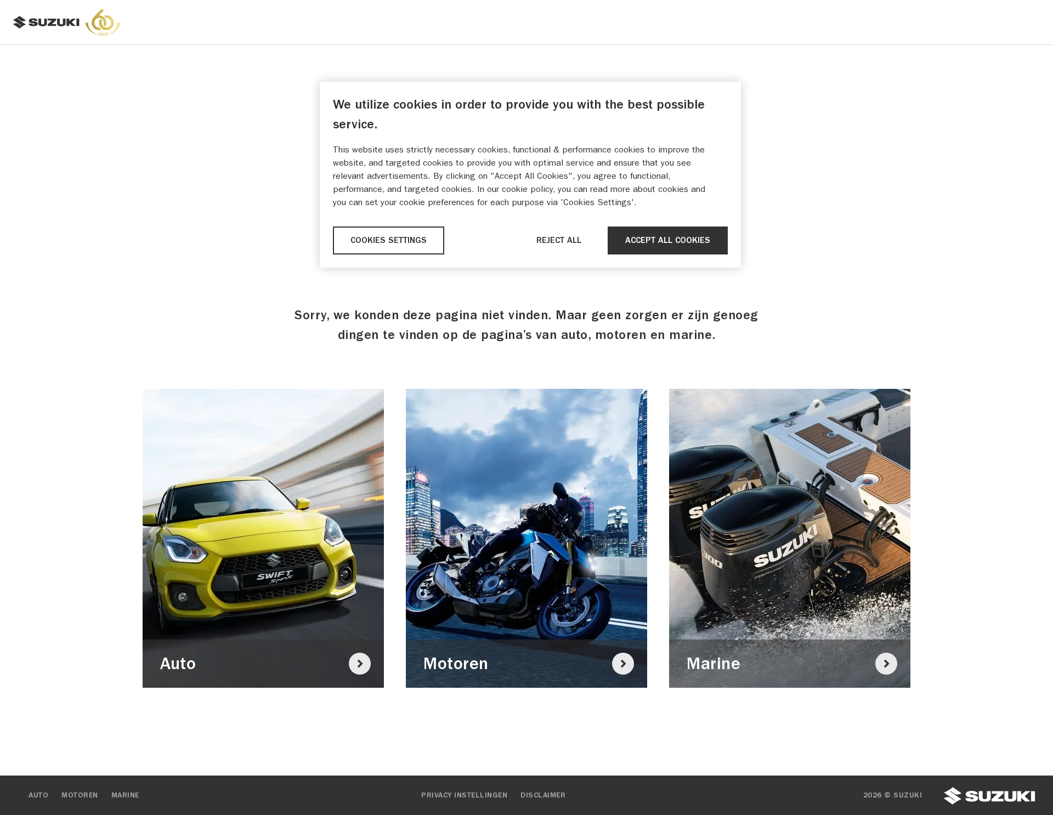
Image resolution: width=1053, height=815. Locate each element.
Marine (125, 795)
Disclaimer (542, 795)
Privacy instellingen (464, 795)
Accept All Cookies (667, 240)
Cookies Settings (388, 240)
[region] (530, 175)
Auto (38, 795)
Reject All (558, 240)
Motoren (79, 795)
